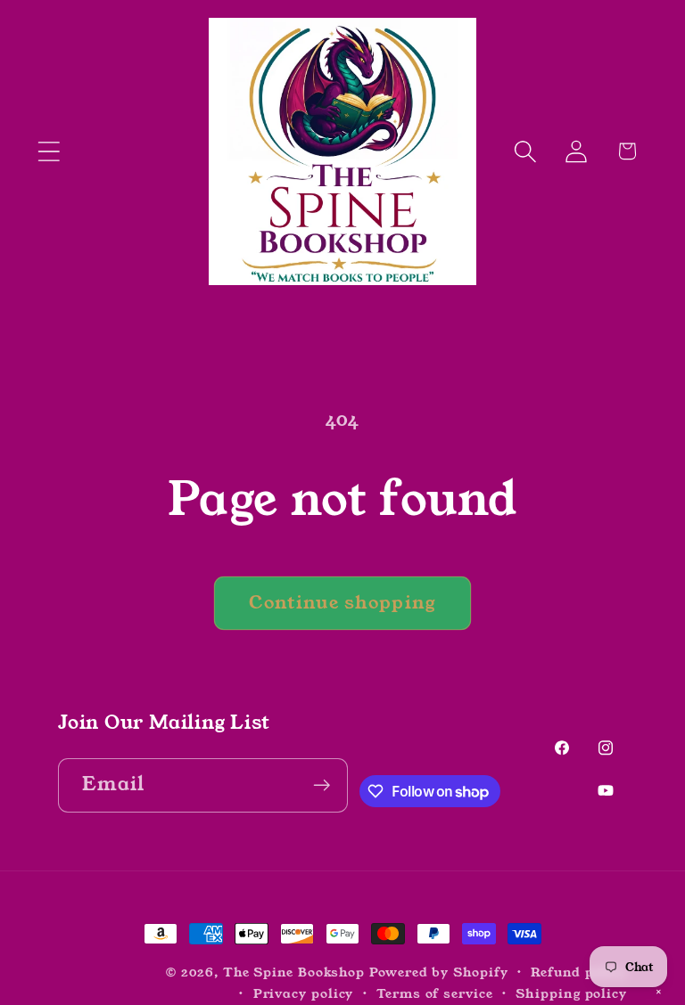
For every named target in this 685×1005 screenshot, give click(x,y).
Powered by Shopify (438, 972)
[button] (48, 151)
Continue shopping (342, 603)
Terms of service (434, 993)
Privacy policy (303, 993)
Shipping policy (571, 993)
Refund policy (579, 972)
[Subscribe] (321, 785)
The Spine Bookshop (294, 972)
